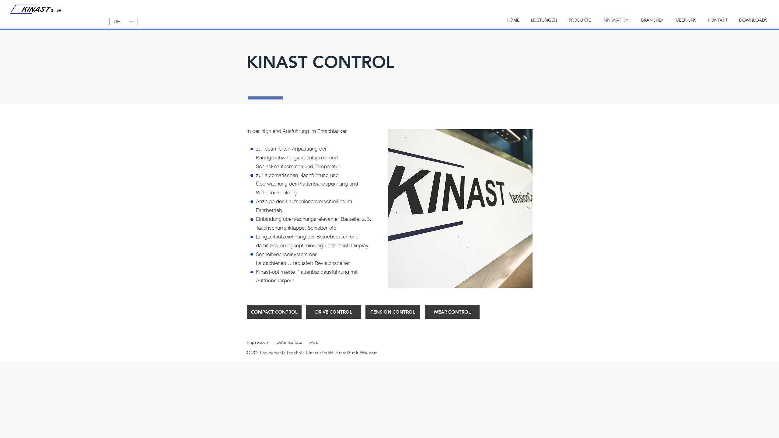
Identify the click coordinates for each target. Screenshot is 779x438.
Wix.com (369, 352)
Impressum (258, 342)
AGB (313, 342)
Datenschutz (290, 342)
